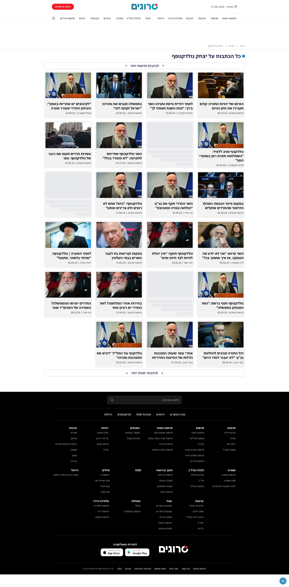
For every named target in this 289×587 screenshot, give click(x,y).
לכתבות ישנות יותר (144, 373)
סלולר (137, 505)
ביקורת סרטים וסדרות (66, 444)
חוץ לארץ (105, 491)
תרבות (189, 18)
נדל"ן (201, 480)
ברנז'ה (201, 444)
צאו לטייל (105, 486)
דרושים (160, 414)
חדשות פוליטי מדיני (194, 455)
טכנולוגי (94, 18)
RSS (120, 568)
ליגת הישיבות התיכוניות (223, 486)
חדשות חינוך (166, 491)
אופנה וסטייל (229, 449)
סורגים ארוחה (165, 528)
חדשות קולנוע (102, 517)
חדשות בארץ (197, 432)
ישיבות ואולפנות (165, 486)
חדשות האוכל (165, 522)
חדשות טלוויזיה (101, 505)
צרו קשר (186, 568)
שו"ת (105, 449)
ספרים (74, 432)
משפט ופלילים (197, 438)
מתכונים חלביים (164, 511)
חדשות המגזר (229, 18)
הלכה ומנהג (102, 432)
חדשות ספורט (228, 474)
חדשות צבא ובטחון (194, 449)
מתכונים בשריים (164, 505)
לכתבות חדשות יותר (144, 66)
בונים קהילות (197, 474)
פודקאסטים (124, 414)
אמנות (74, 449)
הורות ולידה (230, 432)
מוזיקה (73, 438)
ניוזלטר (108, 414)
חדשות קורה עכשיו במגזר (160, 438)
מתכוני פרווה (165, 517)
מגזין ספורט (229, 480)
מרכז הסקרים (177, 414)
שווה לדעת (198, 511)
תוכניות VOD (143, 414)
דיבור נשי (231, 444)
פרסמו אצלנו (199, 568)
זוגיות (233, 438)
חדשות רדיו (103, 511)
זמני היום (173, 568)
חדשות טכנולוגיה (132, 511)
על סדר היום (102, 438)
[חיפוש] (53, 18)
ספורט (119, 18)
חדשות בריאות (165, 474)
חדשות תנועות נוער (163, 432)
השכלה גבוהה (166, 480)
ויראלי (160, 18)
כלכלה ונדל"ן (134, 18)
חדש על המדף (196, 505)
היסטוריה (105, 474)
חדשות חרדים (67, 18)
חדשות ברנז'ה (166, 444)
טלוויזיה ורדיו (175, 18)
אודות (128, 568)
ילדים (200, 528)
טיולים (107, 18)
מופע (74, 455)
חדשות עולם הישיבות (162, 449)
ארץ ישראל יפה (102, 480)
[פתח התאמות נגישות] (283, 581)
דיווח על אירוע (63, 6)
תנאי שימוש (160, 568)
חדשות (214, 18)
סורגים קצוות (133, 438)
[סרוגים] (173, 549)
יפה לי (200, 522)
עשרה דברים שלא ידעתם (66, 474)
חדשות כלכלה (197, 486)
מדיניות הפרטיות (142, 568)
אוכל (148, 18)
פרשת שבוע (102, 444)
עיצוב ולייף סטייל (194, 517)
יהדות (82, 18)
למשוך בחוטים (132, 432)
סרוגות (202, 18)
